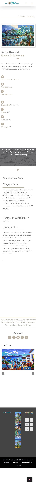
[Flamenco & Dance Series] (18, 433)
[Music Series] (18, 427)
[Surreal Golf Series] (18, 421)
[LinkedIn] (27, 429)
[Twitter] (31, 420)
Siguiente (30, 16)
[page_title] (8, 87)
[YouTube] (27, 424)
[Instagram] (31, 424)
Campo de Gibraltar (12, 80)
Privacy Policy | (16, 462)
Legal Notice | (26, 462)
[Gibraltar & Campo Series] (18, 415)
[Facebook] (27, 420)
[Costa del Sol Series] (18, 445)
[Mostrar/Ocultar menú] (32, 3)
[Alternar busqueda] (26, 3)
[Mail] (31, 429)
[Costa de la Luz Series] (18, 439)
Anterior (22, 16)
